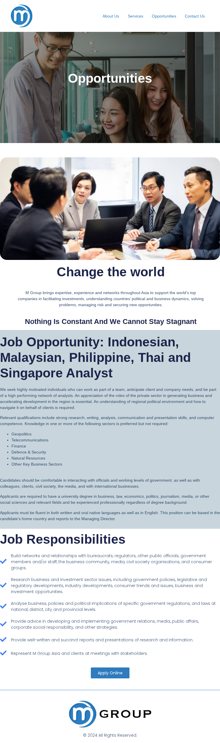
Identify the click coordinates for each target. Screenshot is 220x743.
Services (135, 16)
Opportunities (164, 16)
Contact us (195, 16)
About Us (111, 16)
